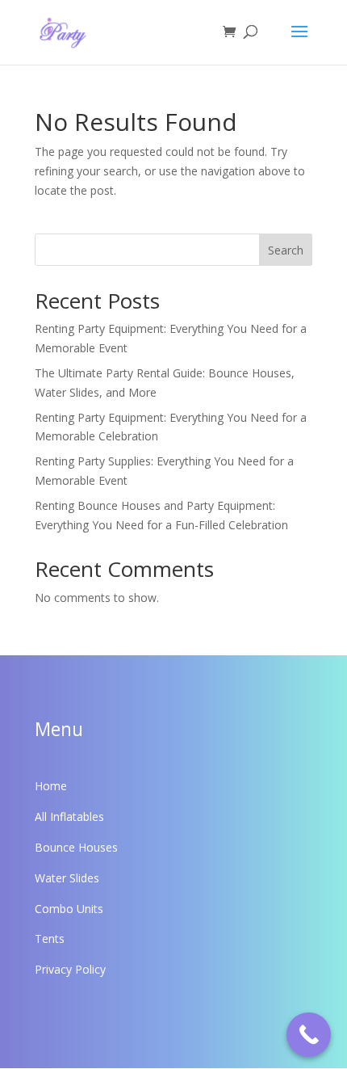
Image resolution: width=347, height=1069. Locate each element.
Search (285, 250)
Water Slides (67, 878)
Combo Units (69, 908)
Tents (50, 938)
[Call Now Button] (308, 1034)
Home (51, 785)
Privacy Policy (70, 969)
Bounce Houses (76, 847)
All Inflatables (69, 816)
